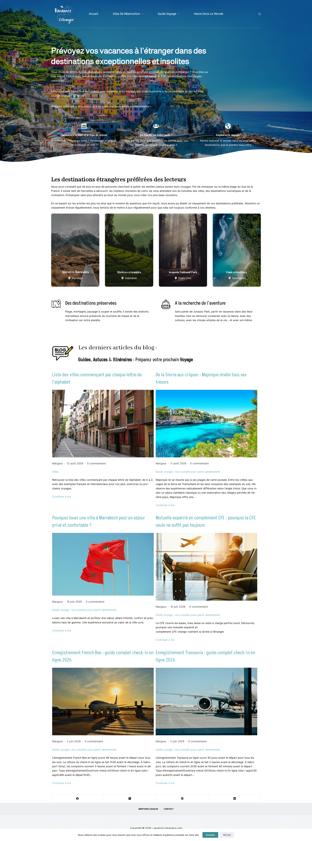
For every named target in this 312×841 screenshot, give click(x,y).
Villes (55, 471)
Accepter (210, 835)
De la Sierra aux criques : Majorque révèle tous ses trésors (201, 378)
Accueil (93, 14)
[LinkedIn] (234, 798)
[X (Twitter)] (130, 798)
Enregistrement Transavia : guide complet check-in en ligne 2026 (205, 656)
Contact (169, 809)
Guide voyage (167, 14)
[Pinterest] (182, 798)
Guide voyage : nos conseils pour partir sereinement (188, 471)
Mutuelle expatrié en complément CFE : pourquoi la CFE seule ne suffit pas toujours (206, 522)
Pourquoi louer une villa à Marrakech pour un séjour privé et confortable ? (98, 522)
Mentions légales (148, 809)
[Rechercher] (259, 14)
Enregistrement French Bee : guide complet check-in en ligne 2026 (103, 656)
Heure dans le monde (208, 14)
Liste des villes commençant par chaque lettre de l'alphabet (97, 378)
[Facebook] (77, 798)
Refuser (227, 835)
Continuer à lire (61, 496)
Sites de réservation (126, 14)
